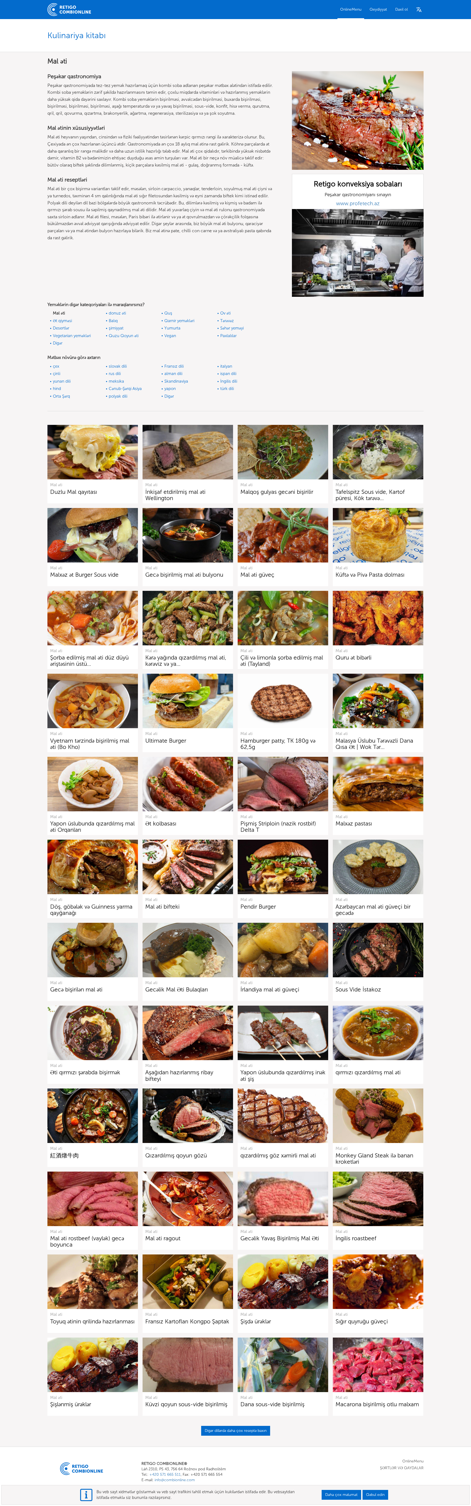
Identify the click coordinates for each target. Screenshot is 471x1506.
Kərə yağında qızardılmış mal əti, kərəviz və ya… (185, 660)
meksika (116, 381)
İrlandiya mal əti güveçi (269, 989)
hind (57, 388)
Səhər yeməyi (232, 328)
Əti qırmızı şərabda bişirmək (85, 1072)
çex (56, 366)
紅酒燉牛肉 (64, 1155)
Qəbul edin (375, 1494)
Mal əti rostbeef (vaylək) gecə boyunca (87, 1241)
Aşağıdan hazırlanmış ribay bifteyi (179, 1075)
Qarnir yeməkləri (179, 320)
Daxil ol (401, 9)
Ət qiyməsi (62, 320)
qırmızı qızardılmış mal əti (368, 1072)
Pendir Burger (258, 906)
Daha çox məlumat (341, 1494)
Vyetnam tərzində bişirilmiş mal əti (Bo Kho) (89, 743)
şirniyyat (116, 328)
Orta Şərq (61, 396)
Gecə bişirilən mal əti (76, 989)
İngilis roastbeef (356, 1238)
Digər (57, 343)
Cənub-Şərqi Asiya (125, 388)
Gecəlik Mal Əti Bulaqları (176, 989)
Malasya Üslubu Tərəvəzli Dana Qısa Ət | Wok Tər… (374, 743)
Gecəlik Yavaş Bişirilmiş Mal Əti (279, 1238)
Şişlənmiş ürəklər (70, 1404)
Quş (168, 313)
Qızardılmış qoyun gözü (176, 1155)
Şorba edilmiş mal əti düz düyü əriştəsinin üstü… (89, 660)
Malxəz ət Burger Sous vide (84, 574)
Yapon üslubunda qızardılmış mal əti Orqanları (92, 826)
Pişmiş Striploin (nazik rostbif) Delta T (278, 826)
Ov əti (225, 313)
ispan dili (228, 373)
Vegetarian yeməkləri (72, 335)
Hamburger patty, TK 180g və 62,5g (277, 743)
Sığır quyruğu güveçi (362, 1321)
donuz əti (117, 313)
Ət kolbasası (160, 823)
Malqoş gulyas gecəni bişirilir (276, 491)
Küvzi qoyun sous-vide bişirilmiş (186, 1404)
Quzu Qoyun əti (123, 335)
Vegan (170, 335)
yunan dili (62, 381)
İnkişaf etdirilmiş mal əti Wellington (175, 494)
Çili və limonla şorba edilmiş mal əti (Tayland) (281, 660)
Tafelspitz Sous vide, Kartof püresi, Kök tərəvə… (370, 494)
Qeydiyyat (378, 9)
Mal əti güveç (257, 574)
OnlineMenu (350, 9)
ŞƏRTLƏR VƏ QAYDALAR (402, 1468)
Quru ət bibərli (354, 657)
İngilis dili (228, 381)
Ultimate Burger (165, 740)
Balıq (113, 320)
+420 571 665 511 (165, 1474)
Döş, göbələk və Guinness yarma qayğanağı (91, 909)
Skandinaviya (176, 381)
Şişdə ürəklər (255, 1321)
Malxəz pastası (354, 823)
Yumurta (172, 328)
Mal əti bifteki (162, 906)
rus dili (115, 373)
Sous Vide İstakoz (358, 989)
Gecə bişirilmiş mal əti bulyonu (184, 574)
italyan (226, 366)
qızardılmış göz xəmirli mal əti (278, 1155)
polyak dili (118, 396)
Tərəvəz (227, 320)
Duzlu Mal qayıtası (73, 491)
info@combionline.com (175, 1480)
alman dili (173, 373)
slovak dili (118, 366)
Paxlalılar (228, 335)
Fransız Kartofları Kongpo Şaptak (187, 1321)
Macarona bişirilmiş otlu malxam (377, 1404)
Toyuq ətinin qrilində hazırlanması (92, 1321)
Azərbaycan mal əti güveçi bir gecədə (373, 909)
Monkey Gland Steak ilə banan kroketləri (374, 1158)
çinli (56, 373)
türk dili (227, 388)
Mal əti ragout (162, 1238)
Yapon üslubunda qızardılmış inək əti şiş (282, 1075)
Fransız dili (174, 366)
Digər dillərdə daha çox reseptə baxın (236, 1430)
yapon (170, 388)
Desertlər (61, 328)
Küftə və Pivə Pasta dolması (370, 574)
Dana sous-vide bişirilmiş (272, 1404)
